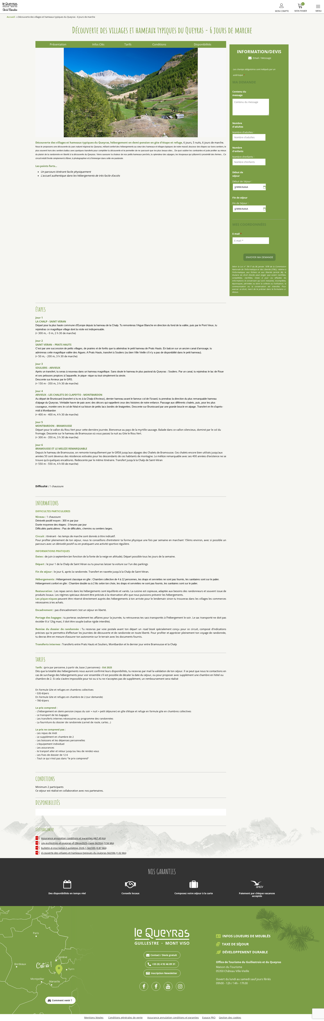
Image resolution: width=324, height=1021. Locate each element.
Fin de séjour (239, 197)
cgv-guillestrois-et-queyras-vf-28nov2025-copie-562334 (77, 843)
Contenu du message (239, 93)
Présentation (58, 44)
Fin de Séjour (239, 203)
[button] (300, 7)
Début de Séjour (241, 181)
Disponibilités (202, 44)
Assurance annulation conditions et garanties (73, 838)
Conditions (159, 44)
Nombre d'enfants (237, 149)
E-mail (237, 233)
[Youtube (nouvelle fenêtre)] (168, 986)
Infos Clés (98, 44)
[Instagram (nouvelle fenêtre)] (180, 986)
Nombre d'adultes (237, 125)
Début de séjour (237, 174)
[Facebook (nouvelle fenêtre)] (144, 986)
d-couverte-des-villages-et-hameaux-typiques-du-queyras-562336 (83, 853)
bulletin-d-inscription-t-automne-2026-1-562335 (73, 848)
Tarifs (127, 44)
